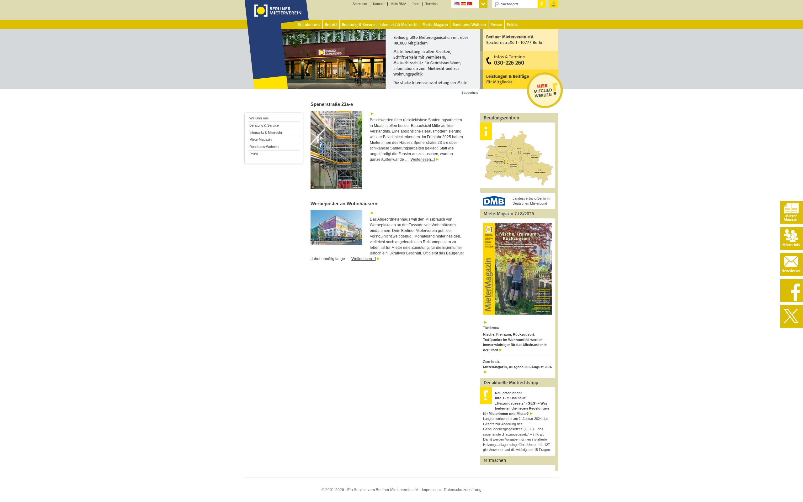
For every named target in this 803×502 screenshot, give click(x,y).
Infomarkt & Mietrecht (265, 132)
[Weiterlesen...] (422, 159)
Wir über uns (259, 118)
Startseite (360, 4)
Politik (253, 154)
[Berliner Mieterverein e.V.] (277, 16)
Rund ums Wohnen (264, 147)
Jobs (415, 4)
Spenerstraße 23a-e (332, 104)
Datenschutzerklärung (462, 490)
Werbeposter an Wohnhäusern (345, 203)
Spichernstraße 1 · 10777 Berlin (515, 39)
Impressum (431, 490)
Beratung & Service (264, 125)
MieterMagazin (260, 139)
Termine (431, 4)
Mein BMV (398, 4)
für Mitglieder (507, 78)
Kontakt (379, 4)
